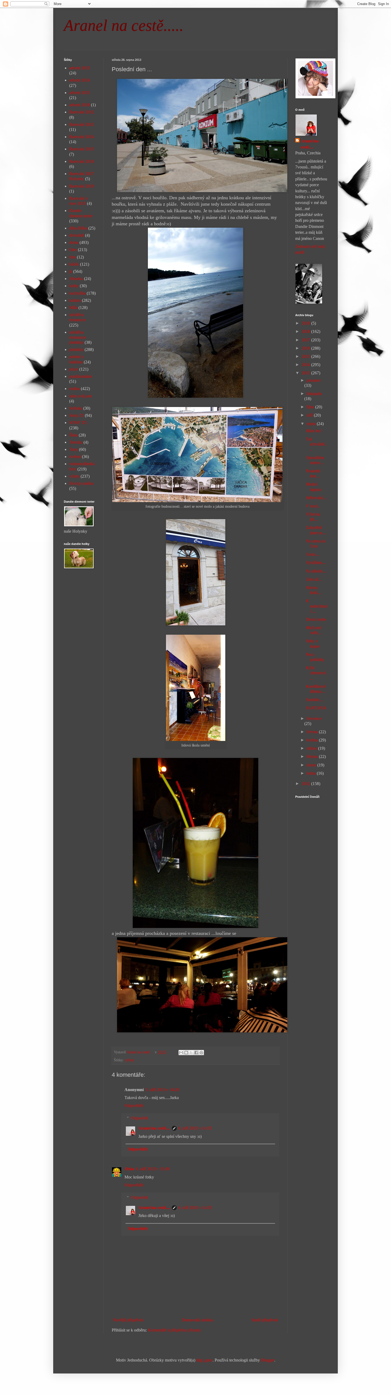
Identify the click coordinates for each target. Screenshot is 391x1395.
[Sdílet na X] (191, 1052)
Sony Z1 (76, 415)
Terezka (75, 442)
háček (74, 264)
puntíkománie (80, 376)
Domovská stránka (197, 1320)
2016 (306, 348)
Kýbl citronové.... (316, 672)
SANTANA (316, 708)
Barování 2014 (81, 136)
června (313, 732)
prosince (314, 380)
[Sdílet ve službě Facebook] (196, 1052)
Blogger (267, 1360)
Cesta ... (312, 554)
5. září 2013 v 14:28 (162, 1089)
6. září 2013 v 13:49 (152, 1169)
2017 (306, 340)
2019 (306, 323)
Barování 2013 (81, 124)
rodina (74, 388)
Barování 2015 (81, 149)
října (311, 407)
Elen (73, 249)
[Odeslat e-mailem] (181, 1052)
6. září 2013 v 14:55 (195, 1128)
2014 (306, 364)
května (313, 740)
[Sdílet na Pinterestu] (201, 1052)
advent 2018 (79, 105)
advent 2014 (79, 80)
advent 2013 (79, 68)
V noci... (313, 506)
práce (73, 369)
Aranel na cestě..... (124, 25)
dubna (312, 748)
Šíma (73, 435)
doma (73, 242)
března (313, 756)
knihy (74, 285)
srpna (312, 423)
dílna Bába (78, 228)
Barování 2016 (81, 161)
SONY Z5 (78, 422)
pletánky (76, 349)
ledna (312, 773)
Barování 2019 (81, 186)
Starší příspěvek (264, 1320)
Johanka (76, 278)
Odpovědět (133, 1105)
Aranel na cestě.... (154, 1128)
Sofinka (75, 408)
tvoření (75, 456)
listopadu (314, 393)
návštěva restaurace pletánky (77, 337)
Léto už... (314, 579)
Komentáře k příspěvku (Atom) (174, 1330)
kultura (75, 300)
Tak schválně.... (316, 444)
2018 (306, 331)
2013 (306, 373)
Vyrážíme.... (316, 562)
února (312, 765)
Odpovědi (139, 1118)
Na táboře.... (316, 571)
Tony (73, 449)
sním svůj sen (80, 396)
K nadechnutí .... (316, 606)
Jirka (129, 1169)
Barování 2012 (81, 112)
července (314, 718)
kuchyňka (77, 293)
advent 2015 (79, 92)
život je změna (81, 483)
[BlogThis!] (186, 1052)
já (70, 271)
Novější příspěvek (128, 1320)
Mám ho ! (314, 431)
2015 (306, 356)
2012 (306, 783)
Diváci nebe (316, 619)
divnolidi (76, 235)
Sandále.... (314, 699)
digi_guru (204, 1360)
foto (72, 257)
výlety (129, 1060)
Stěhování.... (316, 497)
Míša (73, 307)
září (310, 415)
